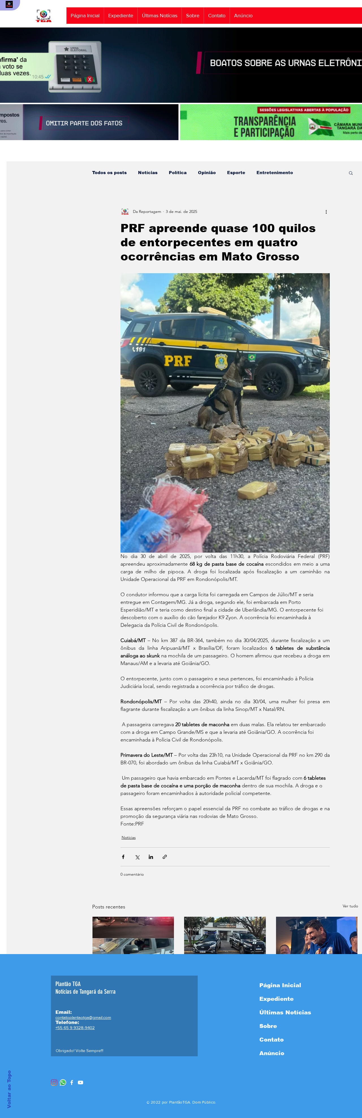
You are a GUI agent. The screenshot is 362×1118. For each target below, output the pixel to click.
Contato (271, 1039)
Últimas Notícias (285, 1012)
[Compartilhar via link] (164, 857)
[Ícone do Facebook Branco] (71, 1082)
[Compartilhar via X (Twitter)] (137, 857)
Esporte (236, 172)
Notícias (148, 172)
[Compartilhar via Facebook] (123, 857)
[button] (351, 172)
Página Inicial (280, 985)
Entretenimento (275, 172)
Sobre (268, 1026)
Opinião (207, 172)
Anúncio (271, 1053)
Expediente (276, 999)
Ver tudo (350, 905)
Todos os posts (109, 172)
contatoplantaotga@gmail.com (83, 1017)
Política (178, 172)
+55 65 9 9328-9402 (75, 1027)
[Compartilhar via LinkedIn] (151, 857)
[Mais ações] (326, 211)
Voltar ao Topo (9, 1089)
